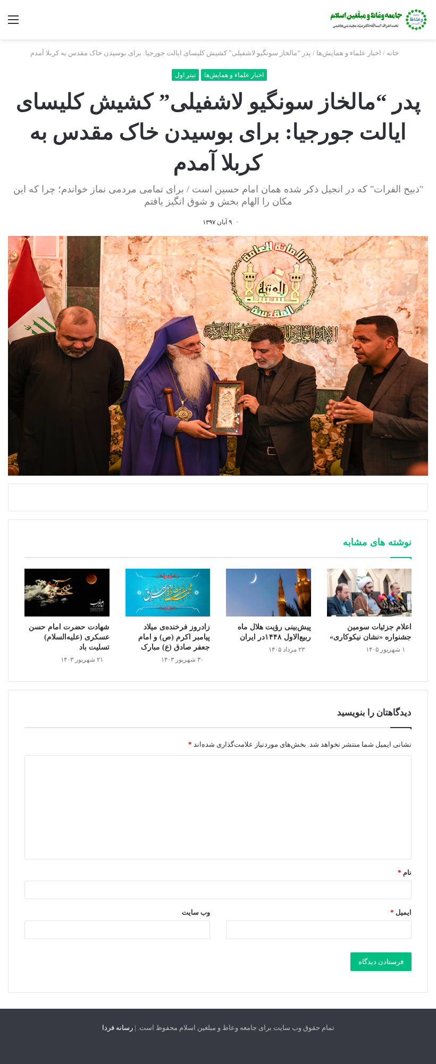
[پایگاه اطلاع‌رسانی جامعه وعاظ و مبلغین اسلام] (377, 19)
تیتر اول (185, 75)
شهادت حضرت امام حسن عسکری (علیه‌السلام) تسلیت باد (69, 637)
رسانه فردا (117, 1028)
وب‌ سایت (196, 912)
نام (405, 872)
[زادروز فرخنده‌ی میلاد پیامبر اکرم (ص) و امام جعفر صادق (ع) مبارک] (168, 593)
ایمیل (401, 912)
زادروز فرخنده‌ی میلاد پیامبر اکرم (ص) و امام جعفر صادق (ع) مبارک (174, 637)
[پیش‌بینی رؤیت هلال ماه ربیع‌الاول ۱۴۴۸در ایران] (268, 593)
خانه (393, 53)
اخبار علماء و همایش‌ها (348, 53)
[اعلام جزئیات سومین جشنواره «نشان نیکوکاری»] (369, 593)
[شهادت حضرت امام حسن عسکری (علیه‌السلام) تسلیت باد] (67, 593)
